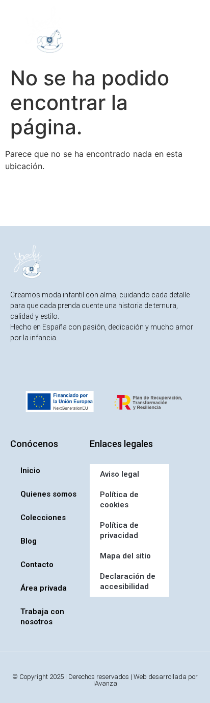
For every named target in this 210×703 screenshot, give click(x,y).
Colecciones (43, 517)
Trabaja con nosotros (42, 616)
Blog (28, 541)
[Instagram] (18, 369)
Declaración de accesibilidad (127, 581)
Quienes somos (48, 494)
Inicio (30, 470)
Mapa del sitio (125, 555)
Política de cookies (119, 499)
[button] (110, 29)
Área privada (43, 588)
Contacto (37, 564)
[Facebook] (39, 369)
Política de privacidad (119, 530)
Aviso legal (119, 474)
